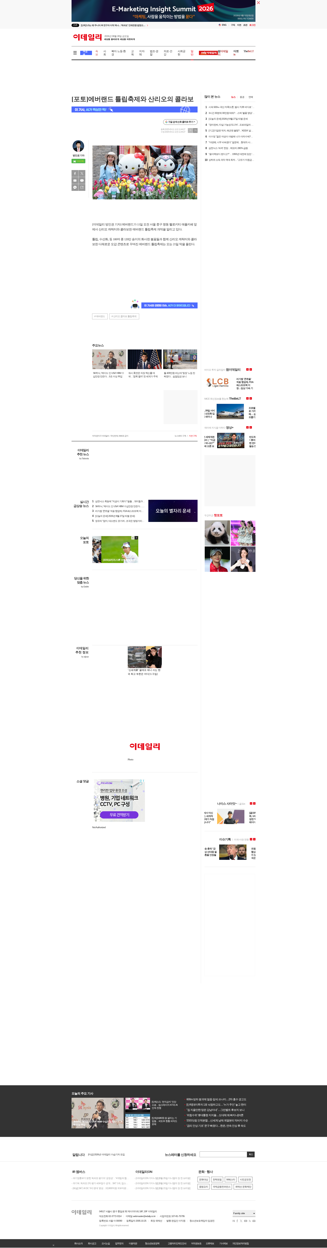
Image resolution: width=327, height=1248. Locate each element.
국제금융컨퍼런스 (221, 1186)
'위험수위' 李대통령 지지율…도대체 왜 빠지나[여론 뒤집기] (218, 1115)
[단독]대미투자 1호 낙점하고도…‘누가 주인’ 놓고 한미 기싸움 (219, 1104)
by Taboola (84, 458)
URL (82, 187)
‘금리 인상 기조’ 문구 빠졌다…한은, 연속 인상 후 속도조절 (217, 1125)
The (249, 51)
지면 (239, 25)
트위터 (82, 173)
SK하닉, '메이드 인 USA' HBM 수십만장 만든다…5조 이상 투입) (124, 506)
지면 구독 (193, 436)
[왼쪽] (133, 537)
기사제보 (223, 1243)
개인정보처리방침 (240, 1243)
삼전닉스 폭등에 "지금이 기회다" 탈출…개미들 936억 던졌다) (123, 501)
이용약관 (133, 1243)
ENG (224, 25)
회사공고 (92, 1243)
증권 (242, 97)
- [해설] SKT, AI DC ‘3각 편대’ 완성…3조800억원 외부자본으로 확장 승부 (100, 1188)
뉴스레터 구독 (180, 436)
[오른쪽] (136, 537)
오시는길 (106, 1243)
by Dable (85, 586)
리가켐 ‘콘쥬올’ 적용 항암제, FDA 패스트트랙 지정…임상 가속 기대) (126, 511)
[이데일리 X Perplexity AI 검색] (135, 109)
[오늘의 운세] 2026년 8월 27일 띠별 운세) (113, 516)
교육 (132, 53)
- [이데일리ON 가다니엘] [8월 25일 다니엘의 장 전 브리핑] (162, 1178)
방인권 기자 (78, 155)
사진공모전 (245, 1179)
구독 (233, 25)
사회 (104, 53)
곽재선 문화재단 (243, 1186)
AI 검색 (85, 53)
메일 (75, 180)
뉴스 (233, 97)
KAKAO (75, 187)
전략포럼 (217, 1179)
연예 (250, 97)
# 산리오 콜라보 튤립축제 (124, 316)
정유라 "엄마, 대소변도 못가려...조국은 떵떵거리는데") (120, 521)
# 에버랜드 (99, 316)
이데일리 (104, 37)
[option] (136, 25)
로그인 (252, 25)
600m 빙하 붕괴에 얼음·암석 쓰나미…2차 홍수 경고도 (215, 1099)
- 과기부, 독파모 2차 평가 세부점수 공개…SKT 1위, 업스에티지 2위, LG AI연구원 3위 (100, 1183)
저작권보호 (196, 1243)
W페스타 (230, 1179)
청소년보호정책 (152, 1243)
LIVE (75, 25)
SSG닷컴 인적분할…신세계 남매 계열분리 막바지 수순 (216, 1120)
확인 (251, 1154)
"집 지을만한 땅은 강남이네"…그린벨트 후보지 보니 (214, 1109)
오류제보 (210, 1243)
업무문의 (119, 1243)
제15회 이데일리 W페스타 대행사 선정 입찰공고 (111, 1154)
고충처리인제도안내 (177, 1243)
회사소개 (78, 1243)
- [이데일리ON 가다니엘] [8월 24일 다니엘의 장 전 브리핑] (162, 1183)
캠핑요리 (203, 1186)
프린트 (82, 180)
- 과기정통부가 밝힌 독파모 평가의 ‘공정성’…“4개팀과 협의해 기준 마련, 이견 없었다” (100, 1178)
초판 (245, 25)
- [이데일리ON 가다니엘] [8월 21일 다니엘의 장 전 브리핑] (162, 1188)
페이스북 (75, 173)
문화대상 (203, 1179)
